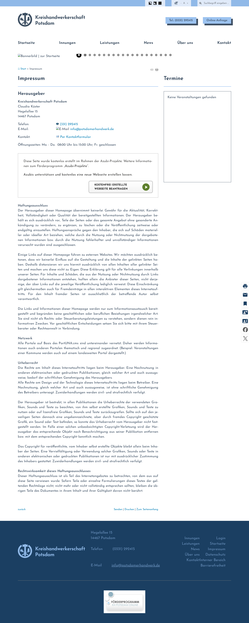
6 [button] (109, 55)
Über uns (185, 43)
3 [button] (95, 55)
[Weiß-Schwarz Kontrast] (155, 3)
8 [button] (118, 55)
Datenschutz (215, 555)
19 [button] (170, 55)
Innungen (67, 43)
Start (23, 69)
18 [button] (166, 55)
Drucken (129, 509)
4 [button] (99, 55)
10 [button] (128, 55)
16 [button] (156, 55)
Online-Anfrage (217, 20)
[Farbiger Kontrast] (159, 3)
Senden (118, 509)
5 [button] (104, 55)
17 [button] (161, 55)
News (148, 43)
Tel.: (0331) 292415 (181, 20)
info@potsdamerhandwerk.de (92, 129)
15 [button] (151, 55)
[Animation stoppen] (79, 55)
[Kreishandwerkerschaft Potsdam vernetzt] (124, 604)
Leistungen (109, 43)
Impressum (216, 549)
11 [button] (133, 55)
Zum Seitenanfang (147, 509)
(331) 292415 (69, 124)
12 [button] (137, 55)
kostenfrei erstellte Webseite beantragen (111, 187)
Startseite (26, 43)
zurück (22, 509)
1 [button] (85, 55)
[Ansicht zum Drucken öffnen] (156, 70)
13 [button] (142, 55)
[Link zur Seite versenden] (151, 70)
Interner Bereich (212, 560)
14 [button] (147, 55)
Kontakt (224, 43)
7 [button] (114, 55)
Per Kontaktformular (75, 137)
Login (220, 538)
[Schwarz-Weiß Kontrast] (150, 3)
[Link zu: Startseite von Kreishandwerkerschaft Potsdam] (51, 20)
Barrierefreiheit (213, 565)
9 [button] (123, 55)
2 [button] (90, 55)
